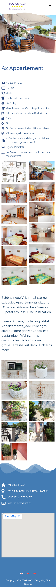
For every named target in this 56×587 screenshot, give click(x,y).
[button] (14, 171)
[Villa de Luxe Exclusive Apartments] (18, 6)
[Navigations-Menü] (50, 6)
